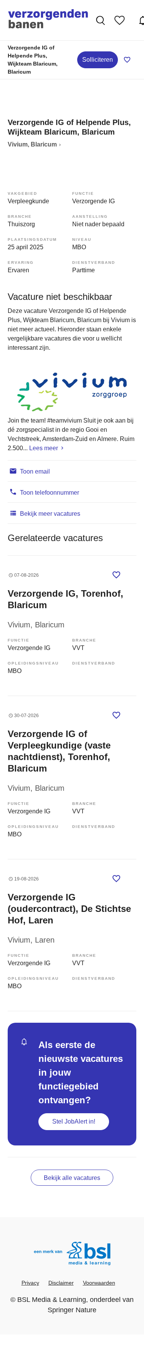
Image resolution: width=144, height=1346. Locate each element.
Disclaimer (61, 1283)
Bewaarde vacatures (121, 20)
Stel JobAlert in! (73, 1121)
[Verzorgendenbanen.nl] (48, 20)
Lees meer (43, 448)
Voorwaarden (99, 1283)
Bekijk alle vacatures (72, 1178)
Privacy (30, 1283)
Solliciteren (97, 59)
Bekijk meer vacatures (49, 513)
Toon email (34, 471)
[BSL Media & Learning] (72, 1254)
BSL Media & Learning (51, 1299)
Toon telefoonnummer (48, 492)
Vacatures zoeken (101, 20)
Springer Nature (72, 1310)
